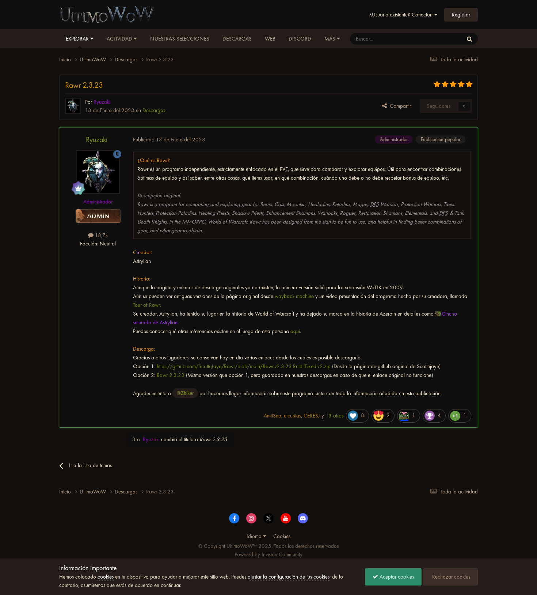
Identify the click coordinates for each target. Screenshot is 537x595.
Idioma (255, 536)
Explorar (78, 38)
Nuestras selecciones (179, 38)
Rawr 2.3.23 (170, 375)
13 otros (334, 415)
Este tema (443, 38)
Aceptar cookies (396, 576)
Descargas (237, 38)
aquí (295, 331)
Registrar (461, 14)
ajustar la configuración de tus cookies (289, 576)
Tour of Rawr (146, 305)
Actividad (120, 38)
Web (270, 38)
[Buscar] (469, 39)
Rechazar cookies (450, 576)
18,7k (101, 235)
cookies (106, 576)
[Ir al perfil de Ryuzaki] (73, 106)
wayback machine (294, 296)
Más (329, 38)
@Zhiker (185, 393)
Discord (300, 38)
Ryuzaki (96, 140)
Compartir (399, 106)
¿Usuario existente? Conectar (401, 14)
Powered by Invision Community (268, 554)
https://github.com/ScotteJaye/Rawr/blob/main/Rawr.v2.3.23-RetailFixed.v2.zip (244, 366)
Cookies (281, 536)
